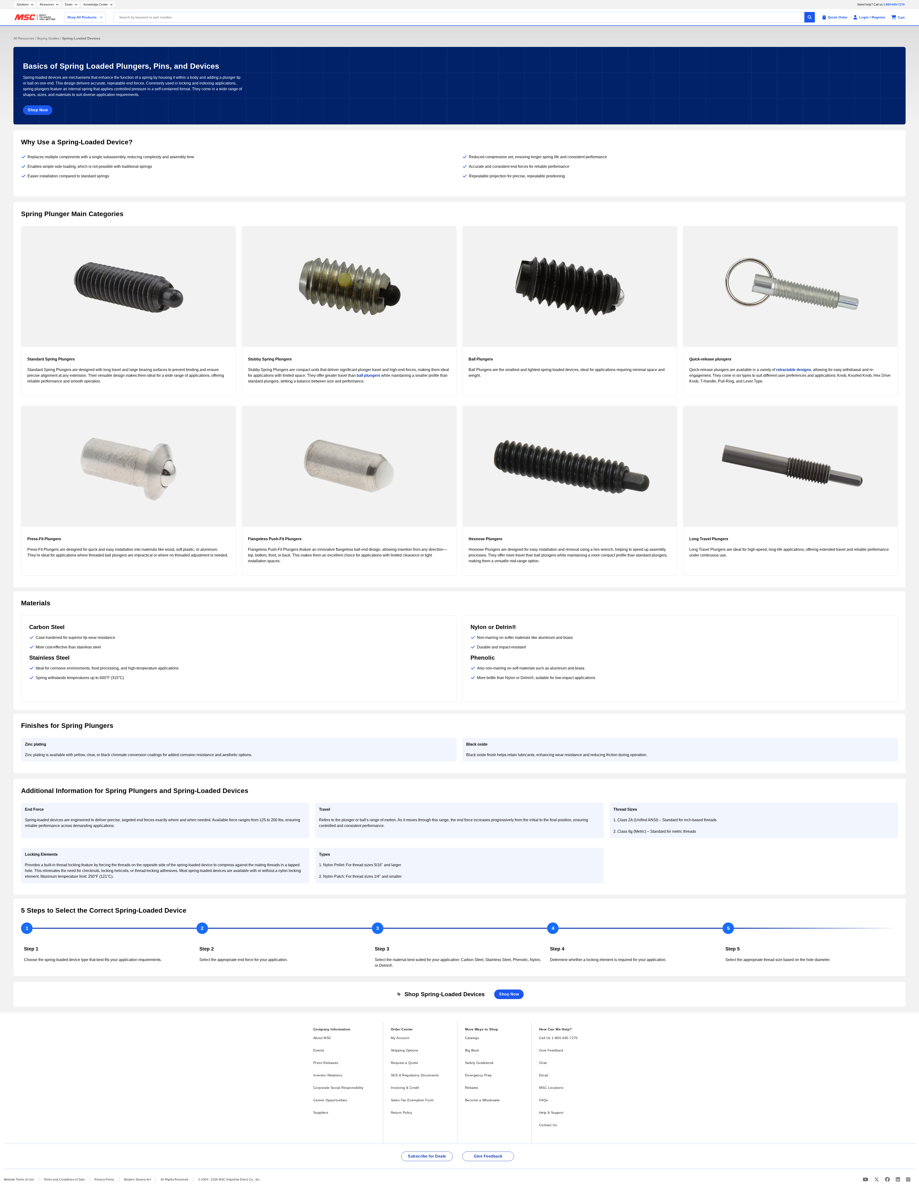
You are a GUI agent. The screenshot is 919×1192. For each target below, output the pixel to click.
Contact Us (548, 1125)
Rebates (471, 1088)
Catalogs (472, 1038)
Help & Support (551, 1112)
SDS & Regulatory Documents (415, 1075)
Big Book (472, 1050)
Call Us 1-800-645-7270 (558, 1038)
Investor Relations (327, 1075)
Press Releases (325, 1063)
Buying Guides (48, 38)
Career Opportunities (330, 1100)
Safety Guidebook (479, 1063)
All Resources (24, 38)
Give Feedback (551, 1050)
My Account (400, 1038)
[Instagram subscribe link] (908, 1179)
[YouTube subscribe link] (866, 1179)
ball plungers (368, 375)
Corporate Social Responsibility (338, 1088)
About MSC (322, 1038)
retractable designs (793, 370)
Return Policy (401, 1112)
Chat (543, 1063)
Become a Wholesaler (482, 1100)
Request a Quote (404, 1063)
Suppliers (320, 1112)
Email (543, 1075)
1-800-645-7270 (894, 4)
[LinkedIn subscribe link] (898, 1179)
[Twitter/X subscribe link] (877, 1179)
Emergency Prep (478, 1075)
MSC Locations (551, 1088)
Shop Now (38, 110)
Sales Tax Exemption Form (412, 1100)
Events (318, 1050)
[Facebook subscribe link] (888, 1179)
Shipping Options (404, 1050)
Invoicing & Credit (405, 1088)
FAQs (543, 1100)
